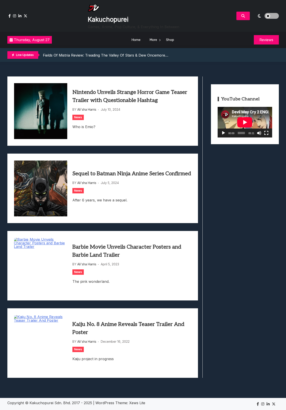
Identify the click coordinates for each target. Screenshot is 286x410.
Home (136, 40)
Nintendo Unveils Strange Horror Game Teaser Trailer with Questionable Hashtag (129, 96)
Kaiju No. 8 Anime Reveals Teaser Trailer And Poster (128, 328)
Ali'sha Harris (86, 109)
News (78, 117)
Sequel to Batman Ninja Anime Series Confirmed (131, 173)
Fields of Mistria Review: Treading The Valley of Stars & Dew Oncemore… (105, 55)
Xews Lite (137, 403)
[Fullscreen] (266, 133)
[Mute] (259, 133)
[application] (245, 122)
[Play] (223, 133)
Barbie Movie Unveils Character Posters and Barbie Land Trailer (126, 251)
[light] (265, 16)
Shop (170, 40)
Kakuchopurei (108, 19)
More (153, 40)
